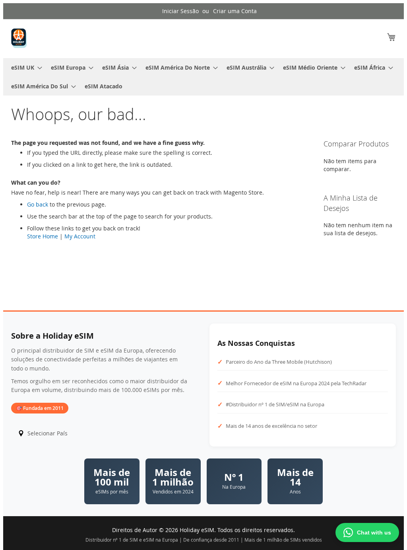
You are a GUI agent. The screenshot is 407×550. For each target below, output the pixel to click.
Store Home (42, 236)
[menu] (203, 77)
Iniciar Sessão (180, 11)
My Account (79, 236)
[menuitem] (24, 67)
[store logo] (19, 38)
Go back (37, 204)
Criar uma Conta (235, 11)
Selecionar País (47, 433)
